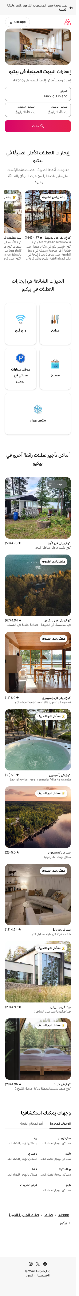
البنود (29, 1275)
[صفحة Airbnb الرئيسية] (67, 22)
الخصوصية (43, 1275)
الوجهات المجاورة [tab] (60, 1123)
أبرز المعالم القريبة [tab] (31, 1123)
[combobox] (37, 96)
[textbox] (55, 112)
